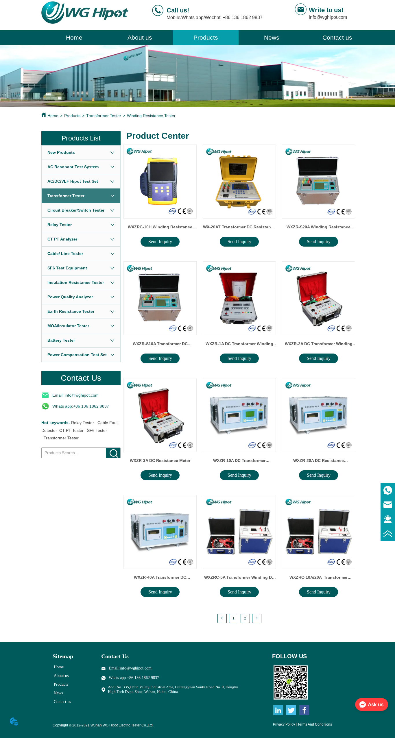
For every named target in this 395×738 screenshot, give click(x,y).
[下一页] (256, 618)
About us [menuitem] (140, 37)
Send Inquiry (160, 241)
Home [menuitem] (74, 37)
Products (72, 115)
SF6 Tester (97, 430)
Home (52, 115)
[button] (206, 37)
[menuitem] (206, 37)
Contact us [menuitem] (337, 37)
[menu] (205, 37)
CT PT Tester (71, 430)
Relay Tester (82, 422)
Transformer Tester (103, 115)
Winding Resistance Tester (151, 115)
